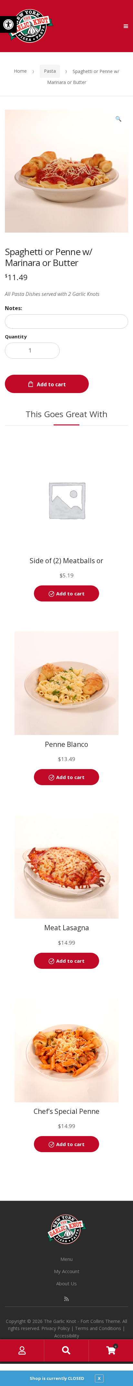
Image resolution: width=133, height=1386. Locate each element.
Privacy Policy (55, 1328)
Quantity (16, 336)
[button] (8, 24)
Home (20, 71)
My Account (66, 1271)
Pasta (50, 71)
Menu (66, 1259)
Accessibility (66, 1336)
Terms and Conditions (98, 1328)
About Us (66, 1283)
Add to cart (51, 384)
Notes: (13, 308)
